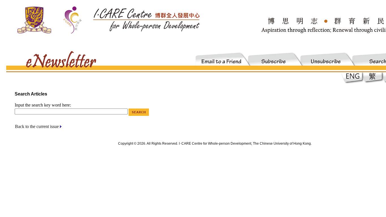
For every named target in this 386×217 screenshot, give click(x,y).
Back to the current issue (37, 126)
